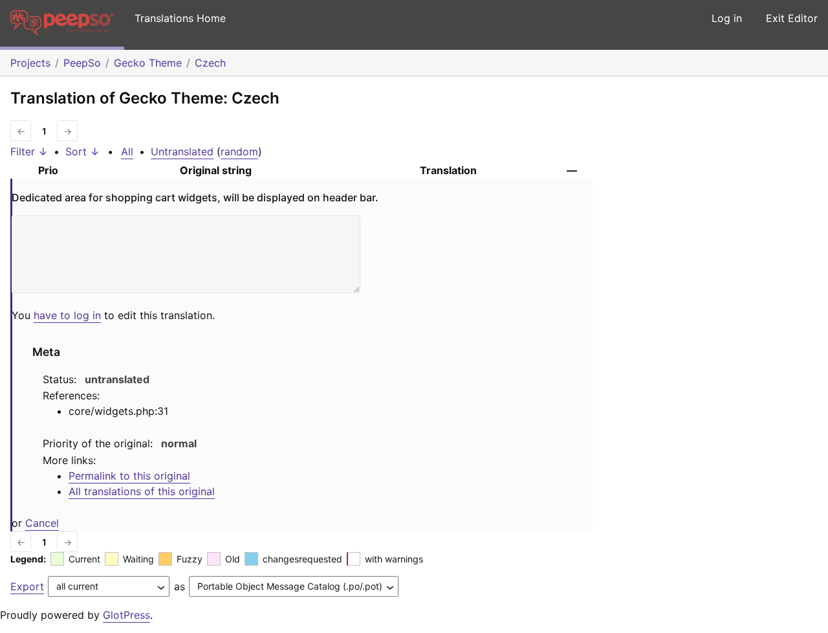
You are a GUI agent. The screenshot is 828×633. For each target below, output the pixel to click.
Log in (727, 18)
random (239, 151)
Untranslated (182, 151)
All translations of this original (142, 491)
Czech (210, 62)
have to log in (67, 315)
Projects (30, 62)
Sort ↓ (82, 151)
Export (27, 586)
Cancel (42, 522)
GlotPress (126, 614)
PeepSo (82, 62)
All (127, 151)
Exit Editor (792, 18)
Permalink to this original (129, 475)
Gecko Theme (148, 62)
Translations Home (180, 18)
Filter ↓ (29, 151)
